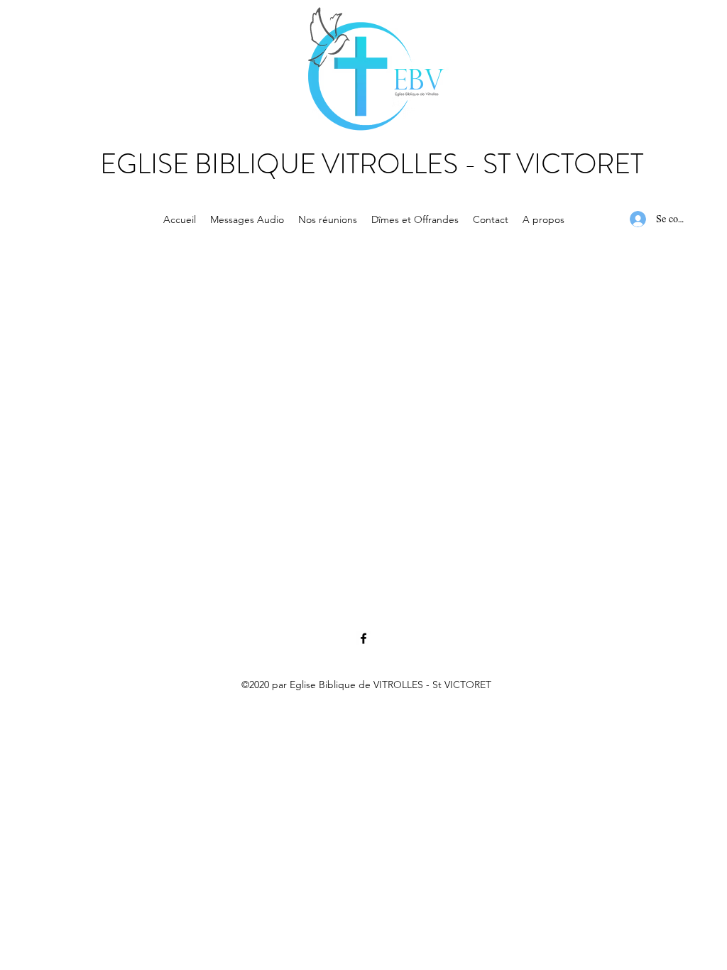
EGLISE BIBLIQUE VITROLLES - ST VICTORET (371, 164)
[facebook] (363, 638)
